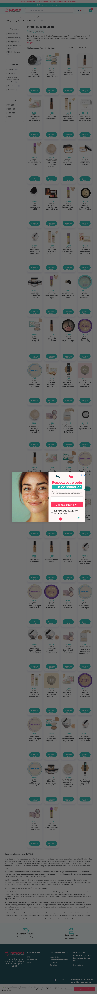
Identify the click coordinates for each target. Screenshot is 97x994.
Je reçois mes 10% (67, 505)
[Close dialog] (83, 474)
